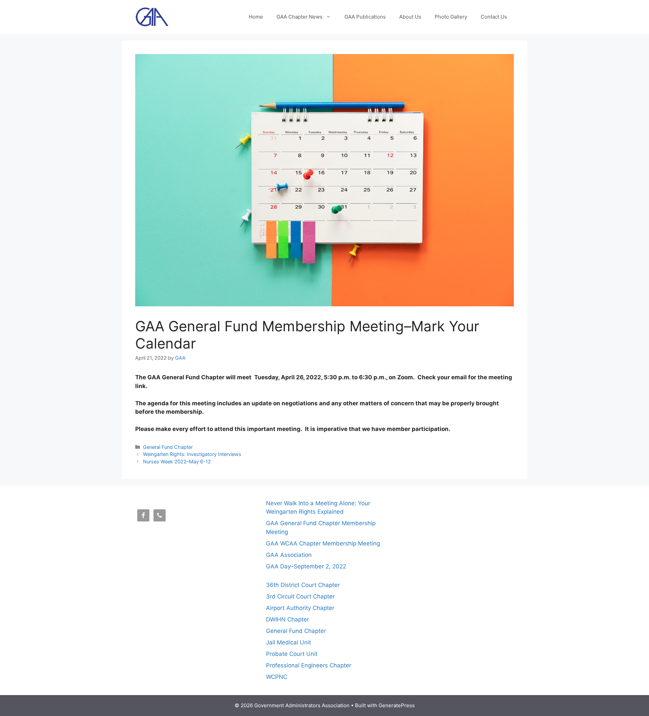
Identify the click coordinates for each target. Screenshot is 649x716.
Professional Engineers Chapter (308, 665)
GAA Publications (365, 17)
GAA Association (289, 555)
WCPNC (276, 676)
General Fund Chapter (168, 447)
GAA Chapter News (299, 17)
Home (256, 17)
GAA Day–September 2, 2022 (306, 566)
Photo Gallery (451, 17)
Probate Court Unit (291, 653)
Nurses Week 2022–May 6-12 (177, 461)
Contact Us (494, 17)
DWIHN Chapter (287, 619)
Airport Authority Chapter (300, 608)
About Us (410, 17)
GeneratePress (397, 705)
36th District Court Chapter (303, 585)
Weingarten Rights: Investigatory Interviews (192, 454)
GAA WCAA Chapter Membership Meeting (323, 543)
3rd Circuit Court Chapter (300, 596)
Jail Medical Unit (288, 642)
